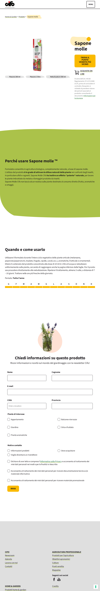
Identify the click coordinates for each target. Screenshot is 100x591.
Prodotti (22, 16)
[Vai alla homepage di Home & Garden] (10, 7)
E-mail (10, 386)
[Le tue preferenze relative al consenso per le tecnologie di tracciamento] (95, 586)
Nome (10, 372)
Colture (55, 562)
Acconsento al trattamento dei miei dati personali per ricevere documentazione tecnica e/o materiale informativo (49, 472)
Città (9, 400)
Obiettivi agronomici (61, 559)
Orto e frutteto (67, 427)
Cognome (56, 372)
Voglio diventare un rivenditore (24, 454)
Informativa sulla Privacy (51, 461)
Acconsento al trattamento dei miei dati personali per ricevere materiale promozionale (47, 480)
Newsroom (9, 555)
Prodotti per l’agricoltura (63, 555)
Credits (55, 586)
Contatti (8, 566)
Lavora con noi (11, 562)
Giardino (14, 427)
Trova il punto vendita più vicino (85, 61)
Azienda (8, 559)
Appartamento (17, 419)
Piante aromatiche (19, 435)
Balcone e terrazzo (69, 419)
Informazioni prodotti (20, 450)
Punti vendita (58, 566)
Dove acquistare (68, 450)
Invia (13, 488)
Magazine (56, 570)
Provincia (56, 400)
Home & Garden (11, 16)
